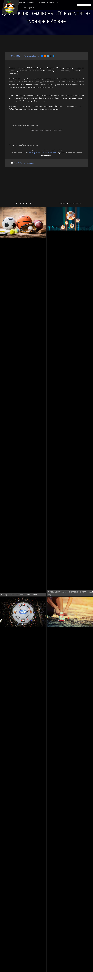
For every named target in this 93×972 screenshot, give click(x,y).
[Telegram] (48, 56)
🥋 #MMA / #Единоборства (22, 163)
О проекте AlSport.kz (26, 7)
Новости (22, 2)
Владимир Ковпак (31, 56)
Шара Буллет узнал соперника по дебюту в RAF (19, 594)
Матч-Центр (41, 2)
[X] (50, 56)
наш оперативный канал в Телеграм (42, 152)
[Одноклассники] (45, 56)
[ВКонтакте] (42, 56)
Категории (31, 2)
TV (58, 2)
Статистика (51, 2)
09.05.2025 (15, 56)
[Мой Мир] (53, 56)
